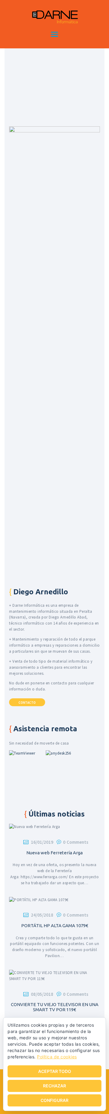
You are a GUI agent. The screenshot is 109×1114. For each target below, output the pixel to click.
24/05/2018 (42, 915)
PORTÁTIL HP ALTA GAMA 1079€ (54, 925)
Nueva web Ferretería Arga (54, 852)
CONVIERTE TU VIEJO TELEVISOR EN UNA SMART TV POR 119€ (54, 1007)
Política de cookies (57, 1056)
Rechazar (54, 1085)
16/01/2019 (42, 842)
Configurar (54, 1100)
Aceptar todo (54, 1071)
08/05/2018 (42, 994)
